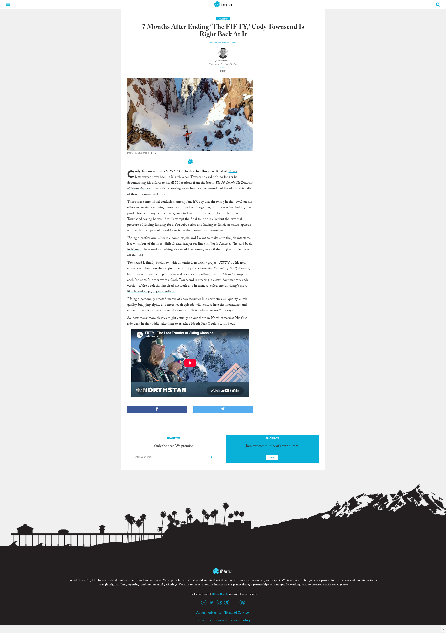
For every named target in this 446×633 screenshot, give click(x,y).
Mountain (223, 19)
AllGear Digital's (220, 594)
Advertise (215, 612)
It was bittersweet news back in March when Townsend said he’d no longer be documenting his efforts (182, 177)
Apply (272, 457)
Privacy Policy (240, 619)
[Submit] (211, 457)
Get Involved (218, 619)
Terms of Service (236, 612)
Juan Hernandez (223, 61)
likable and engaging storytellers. (151, 292)
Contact (200, 619)
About (200, 612)
